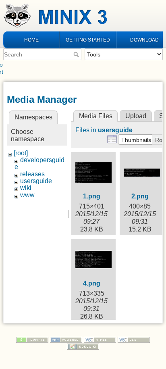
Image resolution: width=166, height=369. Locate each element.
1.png (91, 196)
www (27, 195)
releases (32, 174)
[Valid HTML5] (100, 339)
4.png (91, 283)
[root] (21, 153)
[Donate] (32, 339)
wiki (25, 187)
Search (77, 54)
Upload (135, 116)
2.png (140, 196)
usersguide (36, 180)
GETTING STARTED (88, 40)
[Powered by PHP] (66, 339)
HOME (31, 40)
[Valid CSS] (134, 339)
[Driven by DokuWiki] (83, 346)
